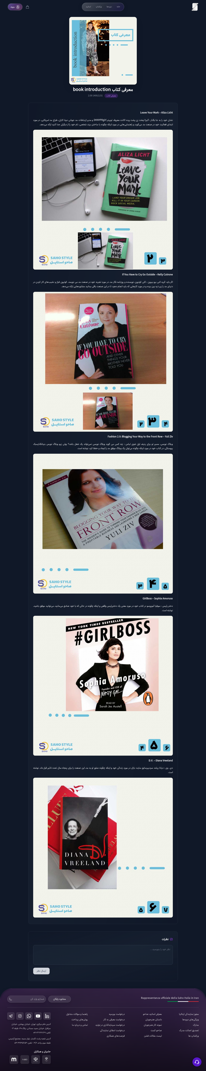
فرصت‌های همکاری (116, 1036)
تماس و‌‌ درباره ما (80, 1025)
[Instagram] (20, 1016)
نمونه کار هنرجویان (153, 1025)
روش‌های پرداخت (79, 1019)
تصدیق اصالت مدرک (189, 1030)
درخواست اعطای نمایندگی (112, 1030)
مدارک (196, 1025)
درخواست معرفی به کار (114, 1019)
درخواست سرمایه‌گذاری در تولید (110, 1025)
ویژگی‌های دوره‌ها (190, 1019)
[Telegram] (10, 1016)
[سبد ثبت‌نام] (27, 7)
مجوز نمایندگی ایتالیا (189, 1014)
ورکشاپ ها (193, 1036)
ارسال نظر (41, 971)
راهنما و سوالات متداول (77, 1014)
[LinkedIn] (47, 1016)
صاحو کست (156, 1030)
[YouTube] (38, 1016)
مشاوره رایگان (59, 999)
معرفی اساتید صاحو (152, 1014)
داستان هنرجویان (153, 1019)
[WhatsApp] (29, 1016)
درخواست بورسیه (117, 1014)
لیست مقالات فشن (153, 1036)
